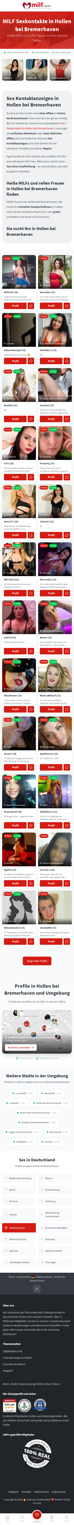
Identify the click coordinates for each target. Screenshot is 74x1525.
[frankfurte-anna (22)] (44, 1028)
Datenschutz (41, 1491)
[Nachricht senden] (31, 306)
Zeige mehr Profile (37, 961)
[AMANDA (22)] (54, 1021)
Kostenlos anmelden (19, 1047)
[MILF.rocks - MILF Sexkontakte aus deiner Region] (37, 5)
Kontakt (26, 1491)
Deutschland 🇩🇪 (25, 1276)
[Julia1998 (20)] (19, 1030)
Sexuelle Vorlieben (14, 1364)
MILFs (12, 1276)
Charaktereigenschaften (17, 1357)
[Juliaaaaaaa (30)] (26, 1023)
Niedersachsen (44, 1276)
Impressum (59, 1491)
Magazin (8, 1370)
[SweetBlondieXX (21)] (47, 1017)
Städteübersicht (12, 1351)
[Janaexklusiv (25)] (16, 1013)
